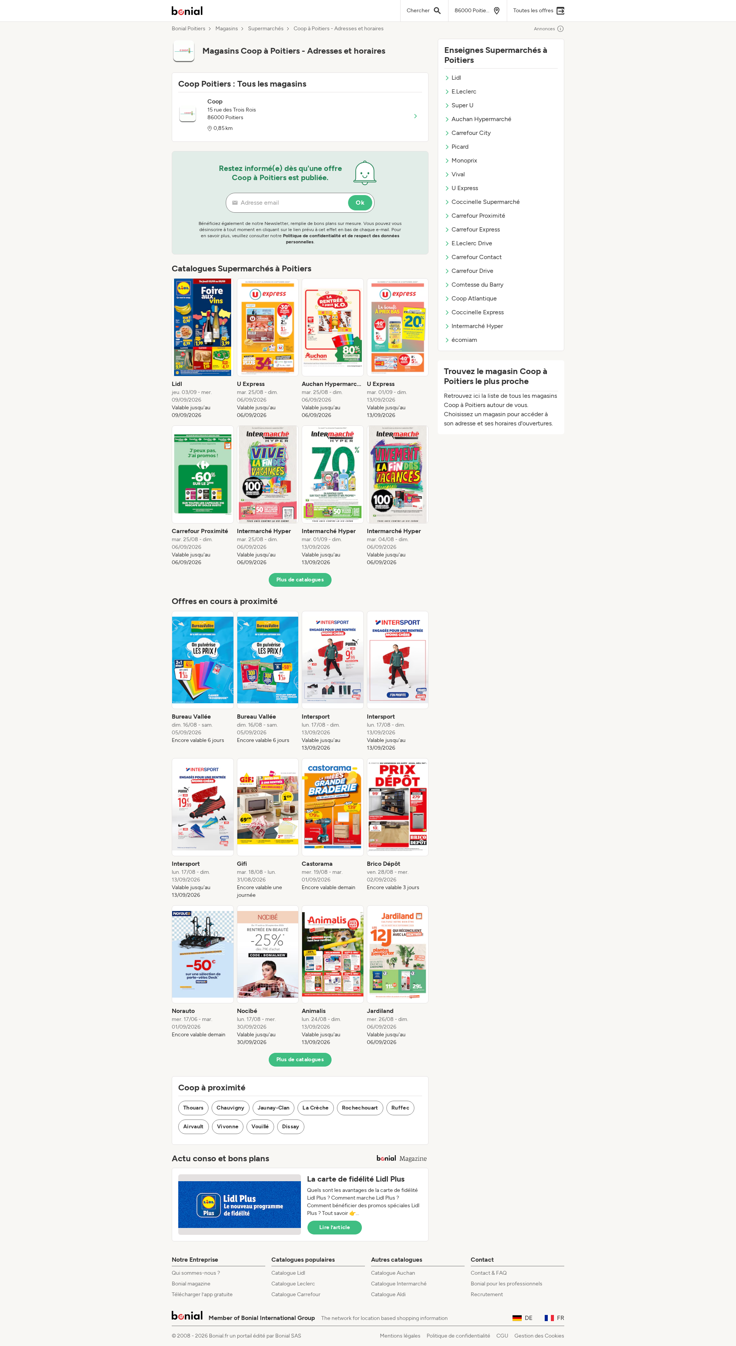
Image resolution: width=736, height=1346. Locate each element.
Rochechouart (360, 1108)
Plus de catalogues (300, 579)
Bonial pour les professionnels (506, 1283)
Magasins (226, 28)
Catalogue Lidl (288, 1273)
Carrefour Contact (477, 257)
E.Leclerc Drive (472, 243)
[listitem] (203, 348)
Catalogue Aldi (388, 1294)
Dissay (290, 1126)
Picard (460, 146)
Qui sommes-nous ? (196, 1273)
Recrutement (487, 1294)
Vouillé (260, 1126)
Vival (458, 174)
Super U (462, 105)
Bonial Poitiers (188, 28)
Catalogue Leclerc (293, 1283)
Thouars (193, 1108)
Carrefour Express (476, 229)
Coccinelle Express (478, 312)
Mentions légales (400, 1336)
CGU (502, 1336)
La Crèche (315, 1108)
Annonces (544, 28)
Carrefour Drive (472, 270)
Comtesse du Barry (477, 284)
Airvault (193, 1126)
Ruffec (400, 1108)
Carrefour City (471, 132)
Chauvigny (230, 1108)
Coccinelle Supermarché (486, 201)
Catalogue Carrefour (295, 1294)
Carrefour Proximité (478, 215)
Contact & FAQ (489, 1273)
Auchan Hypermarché (481, 119)
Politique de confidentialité (458, 1336)
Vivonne (227, 1126)
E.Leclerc (464, 91)
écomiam (464, 339)
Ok (360, 202)
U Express (465, 188)
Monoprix (464, 160)
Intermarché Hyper (477, 326)
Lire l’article (334, 1227)
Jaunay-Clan (274, 1108)
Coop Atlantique (474, 298)
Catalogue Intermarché (399, 1283)
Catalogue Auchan (393, 1273)
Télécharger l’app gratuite (202, 1294)
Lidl (456, 77)
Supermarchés (266, 28)
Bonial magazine (191, 1283)
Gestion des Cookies (539, 1336)
